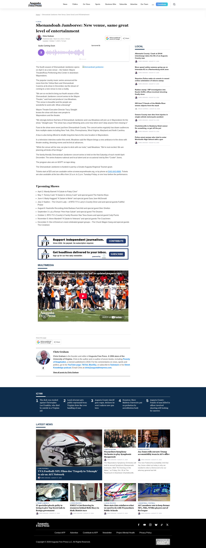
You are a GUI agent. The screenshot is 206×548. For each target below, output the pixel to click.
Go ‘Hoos (86, 4)
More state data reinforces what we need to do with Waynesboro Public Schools (119, 508)
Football (151, 503)
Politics (75, 4)
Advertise (133, 4)
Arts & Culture (110, 449)
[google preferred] (113, 38)
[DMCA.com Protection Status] (163, 542)
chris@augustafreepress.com (98, 368)
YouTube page (74, 365)
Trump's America (43, 503)
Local (39, 21)
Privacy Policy (145, 533)
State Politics (144, 449)
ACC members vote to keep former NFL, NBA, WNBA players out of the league (154, 508)
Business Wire (110, 4)
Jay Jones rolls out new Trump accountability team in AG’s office (154, 453)
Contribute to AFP (90, 533)
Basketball (143, 503)
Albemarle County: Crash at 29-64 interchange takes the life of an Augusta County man (151, 56)
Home (38, 15)
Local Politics (110, 503)
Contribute (162, 4)
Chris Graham (61, 351)
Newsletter (107, 533)
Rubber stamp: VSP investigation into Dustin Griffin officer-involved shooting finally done (151, 92)
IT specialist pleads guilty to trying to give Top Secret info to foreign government (50, 508)
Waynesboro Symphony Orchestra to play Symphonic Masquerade (117, 454)
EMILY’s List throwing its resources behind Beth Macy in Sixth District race (84, 508)
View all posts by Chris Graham (66, 372)
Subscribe (123, 4)
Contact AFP (60, 533)
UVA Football (44, 468)
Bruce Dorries (143, 108)
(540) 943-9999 (114, 172)
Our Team (144, 4)
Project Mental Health (125, 533)
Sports (97, 4)
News (65, 4)
